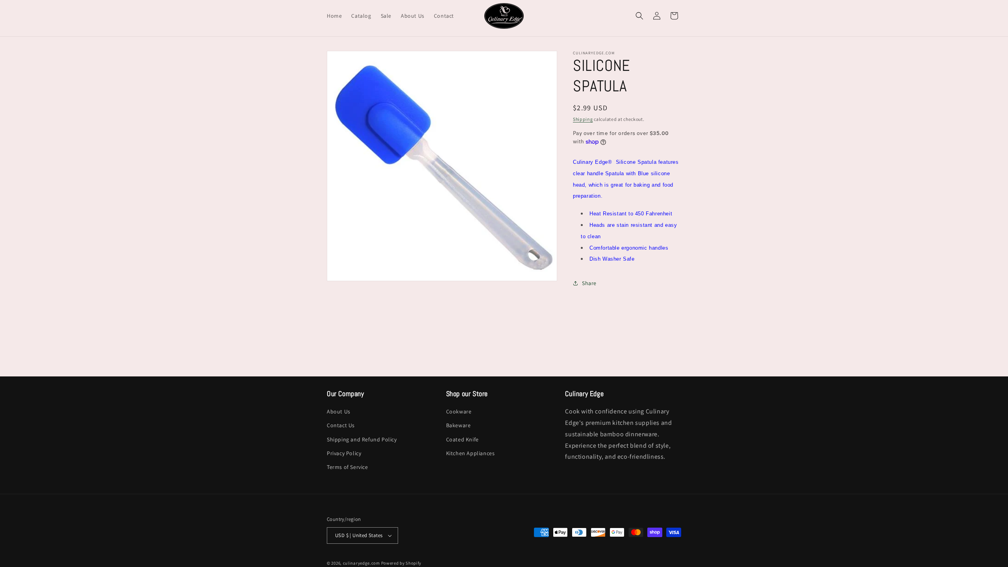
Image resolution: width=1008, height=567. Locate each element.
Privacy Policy (344, 453)
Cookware (459, 411)
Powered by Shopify (401, 563)
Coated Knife (462, 439)
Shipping (583, 119)
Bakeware (458, 425)
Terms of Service (347, 467)
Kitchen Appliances (470, 453)
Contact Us (341, 425)
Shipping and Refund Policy (362, 439)
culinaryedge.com (361, 563)
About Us (338, 411)
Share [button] (589, 283)
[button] (639, 15)
